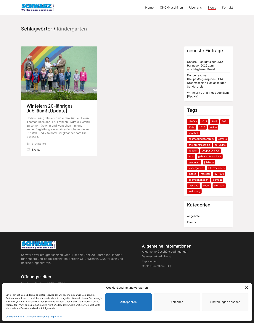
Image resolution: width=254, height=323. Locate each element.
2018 (214, 121)
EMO (191, 156)
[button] (246, 288)
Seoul (206, 185)
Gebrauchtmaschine (209, 156)
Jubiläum (209, 162)
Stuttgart (219, 185)
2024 (191, 127)
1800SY (193, 121)
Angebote (193, 216)
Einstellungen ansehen (225, 302)
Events (36, 149)
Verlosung (194, 191)
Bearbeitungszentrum (201, 138)
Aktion (213, 127)
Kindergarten (196, 168)
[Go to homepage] (37, 7)
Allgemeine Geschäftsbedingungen (165, 251)
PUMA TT (217, 179)
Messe (192, 173)
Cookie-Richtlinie (15, 316)
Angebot (193, 133)
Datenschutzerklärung (37, 316)
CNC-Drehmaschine (199, 144)
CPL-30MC (220, 144)
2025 (202, 127)
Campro (222, 138)
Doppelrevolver (210, 150)
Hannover (194, 162)
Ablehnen (177, 302)
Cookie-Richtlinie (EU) (156, 266)
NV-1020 (219, 173)
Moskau (205, 173)
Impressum (56, 316)
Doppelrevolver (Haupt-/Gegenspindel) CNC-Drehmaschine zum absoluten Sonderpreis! (206, 81)
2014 (204, 121)
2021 (224, 121)
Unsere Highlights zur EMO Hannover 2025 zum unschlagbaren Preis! (205, 65)
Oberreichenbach (198, 179)
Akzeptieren (128, 302)
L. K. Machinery (216, 168)
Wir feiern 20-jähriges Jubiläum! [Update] (50, 109)
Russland (193, 185)
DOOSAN (193, 150)
